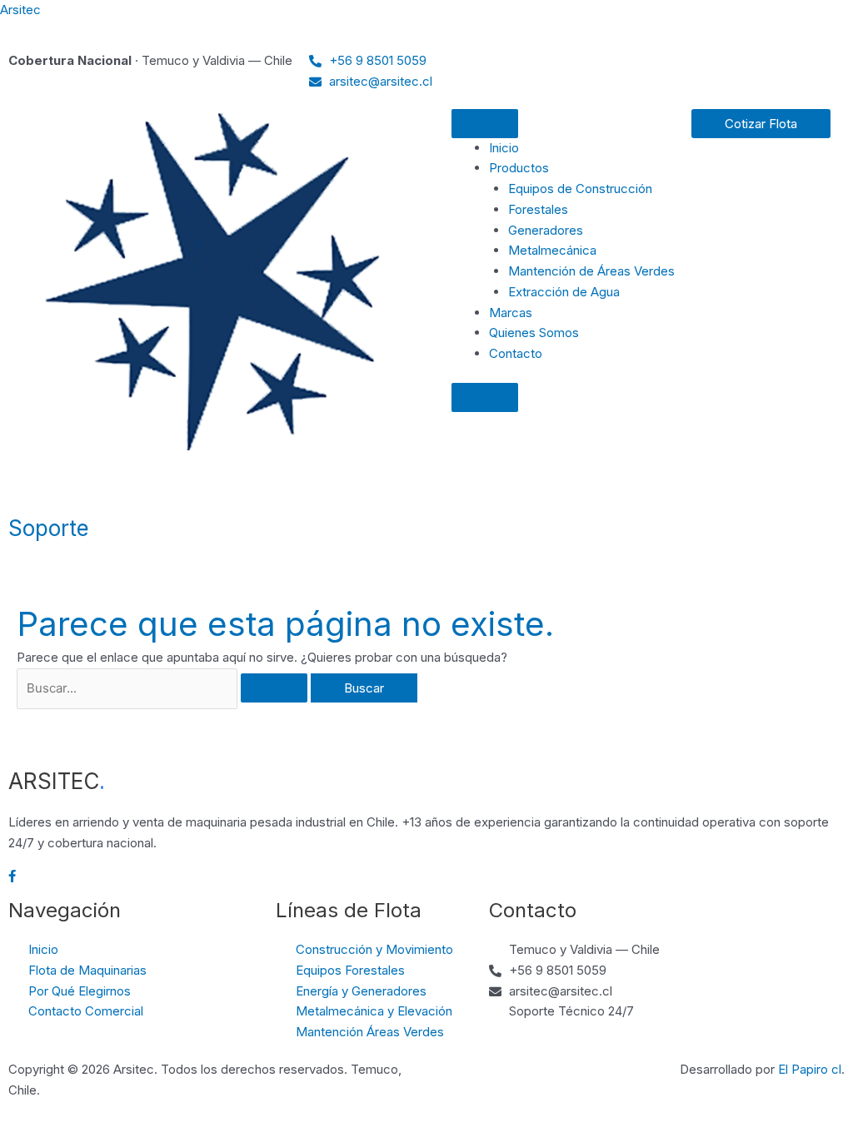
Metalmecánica (552, 250)
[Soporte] (29, 488)
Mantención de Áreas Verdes (591, 271)
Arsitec (20, 9)
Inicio (504, 148)
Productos (519, 168)
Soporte (48, 528)
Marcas (510, 312)
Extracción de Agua (564, 292)
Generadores (545, 230)
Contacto (515, 353)
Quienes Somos (534, 332)
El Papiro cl (809, 1069)
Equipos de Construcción (580, 188)
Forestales (538, 209)
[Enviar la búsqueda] (274, 688)
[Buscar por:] (164, 688)
